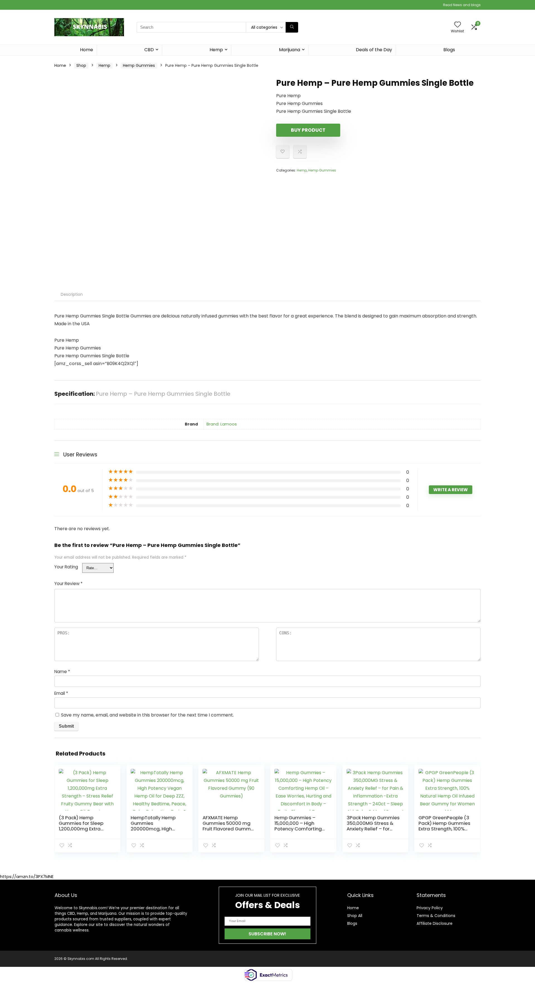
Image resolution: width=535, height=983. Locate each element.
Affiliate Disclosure (435, 923)
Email (61, 693)
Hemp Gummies (139, 65)
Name (62, 671)
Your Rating (66, 567)
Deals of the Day (374, 50)
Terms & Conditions (436, 915)
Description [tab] (72, 294)
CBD (149, 50)
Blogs (449, 50)
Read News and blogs (462, 5)
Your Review (68, 583)
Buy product (308, 130)
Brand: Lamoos (221, 424)
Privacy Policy (430, 908)
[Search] (292, 27)
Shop (81, 65)
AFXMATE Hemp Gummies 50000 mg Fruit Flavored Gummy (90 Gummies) (228, 826)
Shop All (354, 915)
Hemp (216, 50)
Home (86, 50)
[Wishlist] (457, 25)
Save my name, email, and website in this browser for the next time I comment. (147, 715)
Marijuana (289, 50)
